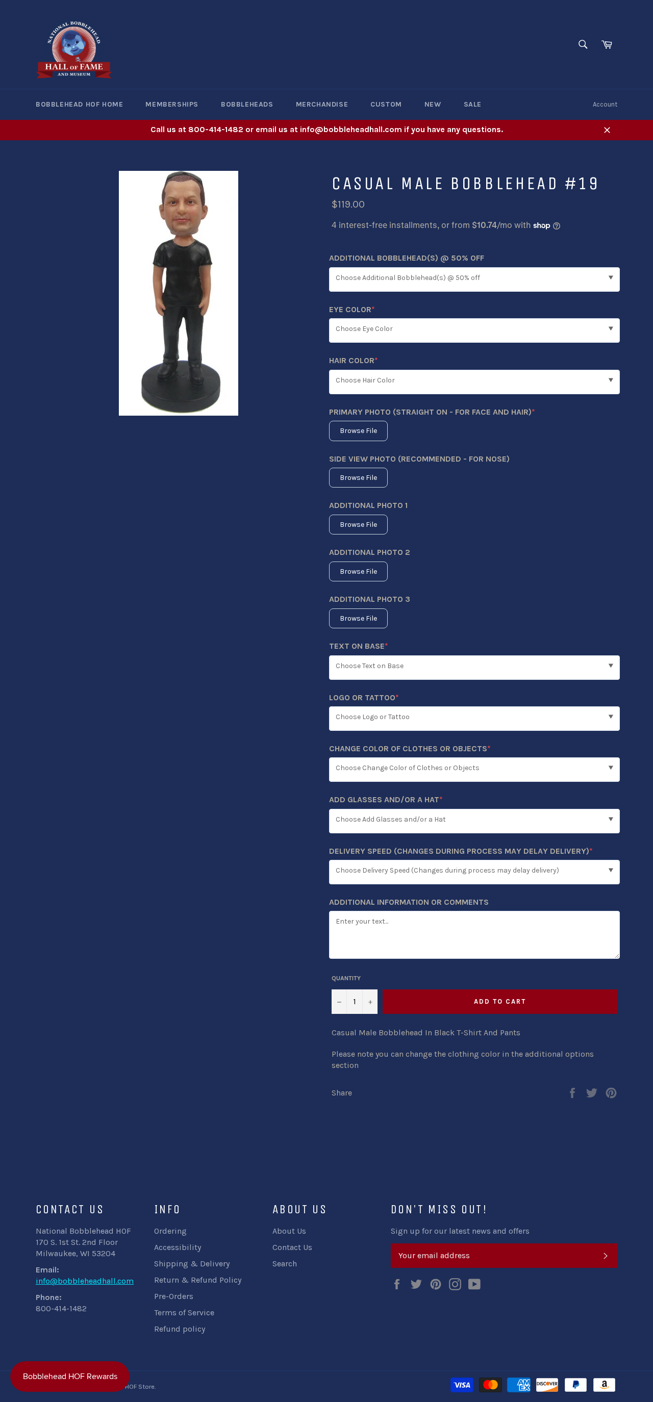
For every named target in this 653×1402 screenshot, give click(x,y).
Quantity (346, 978)
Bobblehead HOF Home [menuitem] (79, 104)
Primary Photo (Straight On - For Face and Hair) (432, 412)
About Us (289, 1231)
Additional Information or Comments (409, 902)
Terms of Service (184, 1312)
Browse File (358, 430)
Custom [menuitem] (386, 104)
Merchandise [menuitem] (322, 104)
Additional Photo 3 (369, 599)
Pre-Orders (173, 1296)
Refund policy (179, 1329)
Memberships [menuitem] (171, 104)
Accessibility (177, 1247)
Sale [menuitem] (473, 104)
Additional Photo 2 (369, 552)
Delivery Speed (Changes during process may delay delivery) (461, 851)
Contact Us (292, 1247)
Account (605, 104)
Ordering (170, 1231)
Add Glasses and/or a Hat (386, 800)
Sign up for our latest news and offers (460, 1231)
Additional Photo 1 (368, 505)
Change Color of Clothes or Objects (410, 749)
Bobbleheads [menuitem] (247, 104)
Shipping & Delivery (192, 1263)
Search (284, 1263)
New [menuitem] (432, 104)
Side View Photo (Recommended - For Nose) (419, 459)
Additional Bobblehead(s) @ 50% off (406, 258)
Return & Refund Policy (197, 1280)
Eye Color (352, 309)
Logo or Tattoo (364, 698)
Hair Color (353, 360)
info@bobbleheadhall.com (85, 1281)
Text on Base (358, 646)
